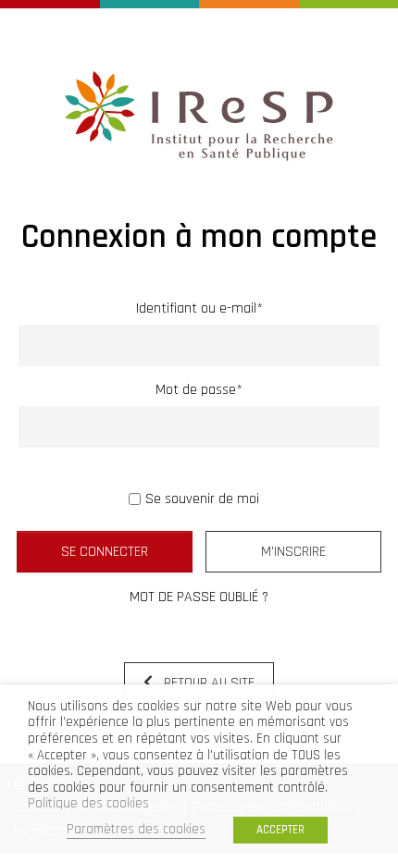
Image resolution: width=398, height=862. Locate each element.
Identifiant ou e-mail (199, 308)
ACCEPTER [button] (280, 829)
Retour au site (207, 683)
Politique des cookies (88, 803)
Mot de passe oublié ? (199, 597)
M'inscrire (293, 551)
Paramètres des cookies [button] (136, 829)
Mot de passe (199, 390)
